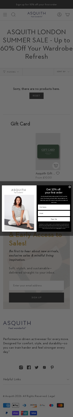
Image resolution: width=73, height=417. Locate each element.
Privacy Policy (58, 228)
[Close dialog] (69, 187)
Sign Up (54, 219)
